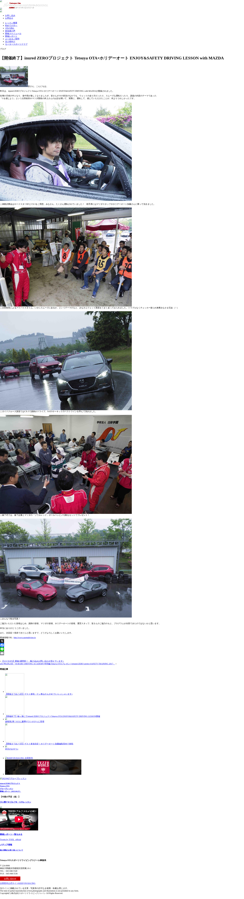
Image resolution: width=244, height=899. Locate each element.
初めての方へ (11, 25)
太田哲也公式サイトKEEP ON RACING (17, 883)
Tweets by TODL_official (10, 839)
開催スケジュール (13, 33)
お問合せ (9, 18)
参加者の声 (10, 31)
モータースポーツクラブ (16, 44)
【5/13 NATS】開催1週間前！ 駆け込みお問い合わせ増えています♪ (33, 661)
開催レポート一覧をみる (11, 834)
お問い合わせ (10, 879)
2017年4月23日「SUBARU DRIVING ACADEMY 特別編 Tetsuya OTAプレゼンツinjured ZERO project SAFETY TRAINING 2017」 (57, 664)
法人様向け (10, 41)
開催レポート (11, 36)
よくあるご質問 (12, 39)
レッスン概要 (11, 23)
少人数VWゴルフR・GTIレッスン (15, 802)
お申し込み (10, 15)
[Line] (122, 649)
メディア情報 (6, 845)
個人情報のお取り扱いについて (11, 850)
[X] (122, 641)
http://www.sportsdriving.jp (25, 637)
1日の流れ (9, 28)
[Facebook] (122, 645)
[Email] (122, 653)
